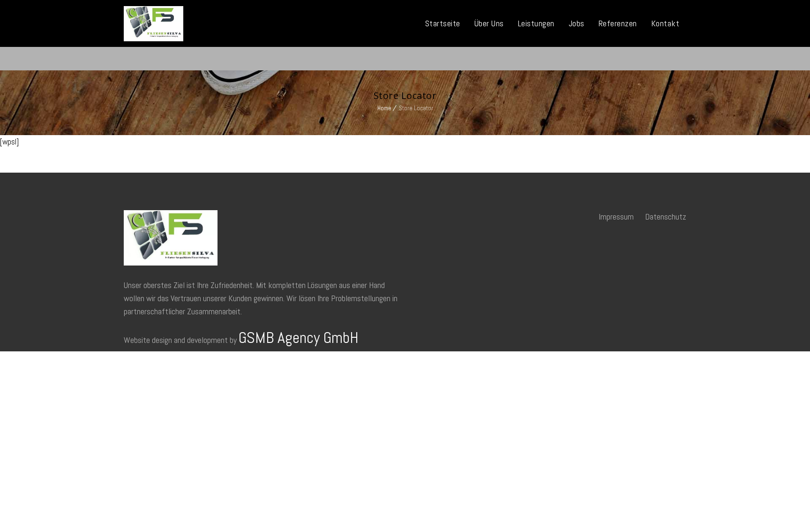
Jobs (577, 23)
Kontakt (665, 23)
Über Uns (489, 23)
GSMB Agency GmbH (299, 337)
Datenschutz (665, 216)
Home (384, 108)
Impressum (616, 216)
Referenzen (618, 23)
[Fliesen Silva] (153, 23)
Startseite (442, 23)
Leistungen (536, 23)
